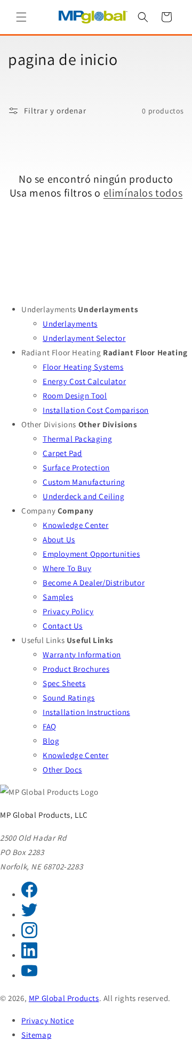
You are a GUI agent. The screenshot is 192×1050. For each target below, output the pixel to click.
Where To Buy (67, 568)
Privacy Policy (68, 611)
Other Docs (62, 769)
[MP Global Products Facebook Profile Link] (29, 895)
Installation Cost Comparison (96, 410)
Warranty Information (82, 654)
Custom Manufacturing (84, 482)
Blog (51, 741)
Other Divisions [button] (48, 424)
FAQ (50, 726)
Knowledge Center (76, 525)
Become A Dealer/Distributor (94, 582)
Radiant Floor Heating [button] (61, 352)
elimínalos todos (143, 193)
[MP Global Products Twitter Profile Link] (29, 915)
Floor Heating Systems (83, 367)
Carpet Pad (62, 453)
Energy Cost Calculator (84, 381)
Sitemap (36, 1035)
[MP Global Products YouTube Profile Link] (29, 976)
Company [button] (38, 511)
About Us (59, 539)
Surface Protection (76, 467)
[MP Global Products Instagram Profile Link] (29, 935)
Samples (58, 597)
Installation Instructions (86, 712)
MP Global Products (64, 998)
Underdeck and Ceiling (84, 496)
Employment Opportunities (91, 554)
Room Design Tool (75, 395)
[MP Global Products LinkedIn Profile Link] (29, 955)
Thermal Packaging (77, 439)
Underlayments (70, 324)
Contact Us (63, 626)
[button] (21, 17)
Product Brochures (76, 669)
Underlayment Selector (84, 338)
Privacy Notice (47, 1020)
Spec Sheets (64, 683)
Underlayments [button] (48, 309)
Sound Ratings (69, 698)
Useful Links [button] (43, 640)
